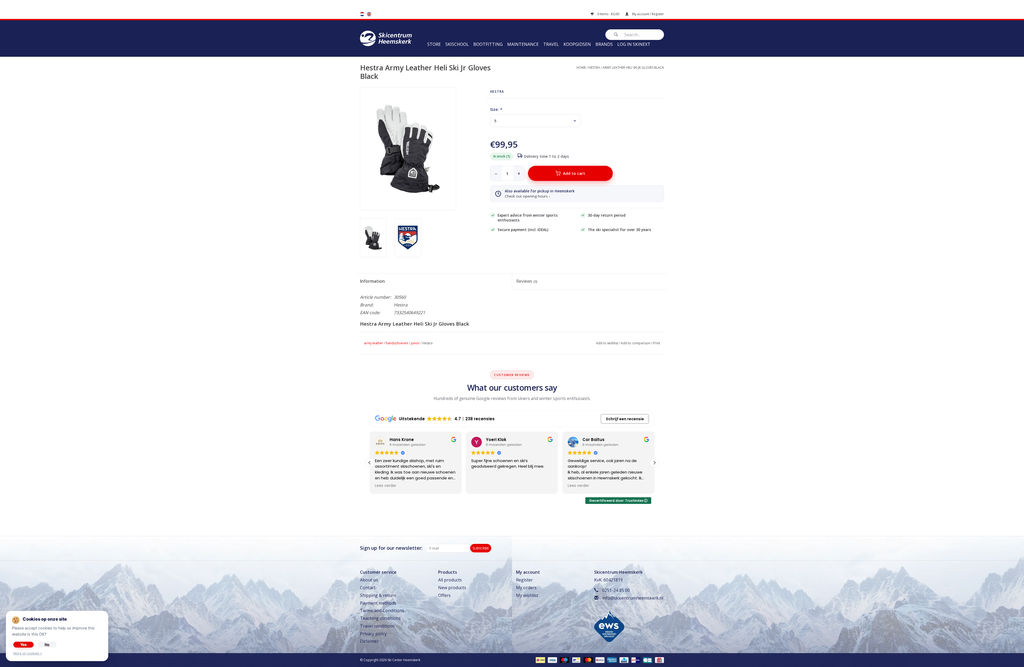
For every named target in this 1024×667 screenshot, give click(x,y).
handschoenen (397, 343)
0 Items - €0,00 (608, 14)
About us (369, 580)
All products (450, 580)
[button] (654, 463)
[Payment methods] (540, 660)
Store (434, 44)
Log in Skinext (633, 44)
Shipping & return (378, 595)
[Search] (616, 35)
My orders (526, 588)
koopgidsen (577, 44)
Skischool (457, 44)
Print (656, 343)
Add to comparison (635, 343)
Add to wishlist (607, 343)
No (47, 644)
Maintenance (523, 44)
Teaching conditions (380, 618)
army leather (373, 343)
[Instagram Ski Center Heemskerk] (659, 548)
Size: (496, 109)
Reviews (526, 281)
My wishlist (527, 595)
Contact (367, 588)
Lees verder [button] (385, 485)
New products (452, 588)
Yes (23, 644)
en (369, 14)
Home (581, 67)
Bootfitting (488, 44)
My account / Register (647, 14)
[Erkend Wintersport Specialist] (609, 625)
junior (415, 343)
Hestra (594, 67)
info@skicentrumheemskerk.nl (632, 598)
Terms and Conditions (382, 610)
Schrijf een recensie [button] (625, 419)
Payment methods (378, 603)
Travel (551, 44)
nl (362, 14)
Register (524, 580)
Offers (444, 595)
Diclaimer (369, 641)
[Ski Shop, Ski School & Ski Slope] (386, 38)
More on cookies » (27, 653)
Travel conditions (377, 626)
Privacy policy (373, 634)
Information (372, 281)
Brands (604, 44)
